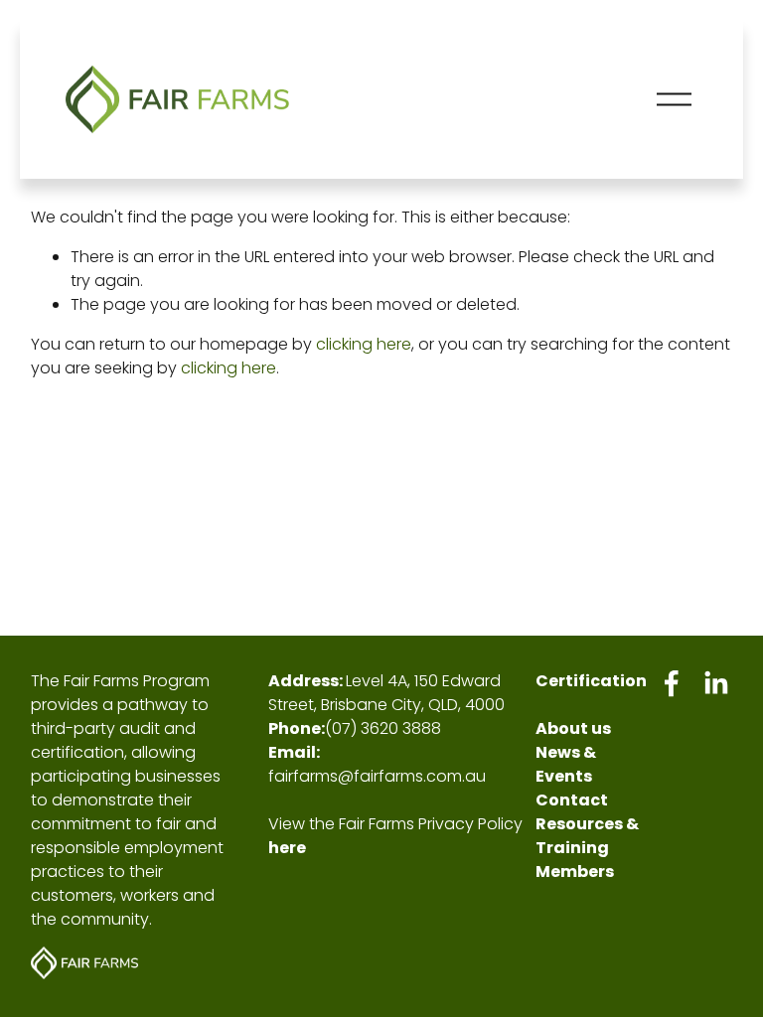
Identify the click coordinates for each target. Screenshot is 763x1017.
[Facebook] (672, 683)
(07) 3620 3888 (383, 728)
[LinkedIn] (715, 683)
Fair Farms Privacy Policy (431, 823)
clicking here (363, 344)
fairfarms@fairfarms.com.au (377, 776)
